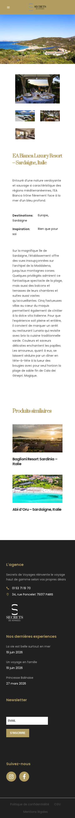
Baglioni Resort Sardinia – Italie (34, 461)
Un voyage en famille (21, 662)
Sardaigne (19, 220)
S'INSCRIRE (17, 733)
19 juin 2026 (14, 652)
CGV (57, 804)
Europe (43, 215)
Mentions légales (35, 812)
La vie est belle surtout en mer (28, 646)
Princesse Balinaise (19, 678)
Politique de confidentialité (29, 804)
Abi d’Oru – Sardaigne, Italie (36, 509)
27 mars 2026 (16, 683)
